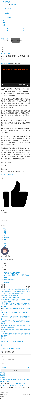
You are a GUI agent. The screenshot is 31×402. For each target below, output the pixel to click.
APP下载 (13, 4)
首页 (2, 39)
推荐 (4, 229)
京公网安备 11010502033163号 (19, 386)
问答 (4, 246)
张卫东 (5, 63)
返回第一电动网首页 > (7, 175)
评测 (4, 233)
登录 (15, 370)
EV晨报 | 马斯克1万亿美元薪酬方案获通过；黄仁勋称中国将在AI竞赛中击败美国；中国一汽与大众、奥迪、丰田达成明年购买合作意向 (15, 291)
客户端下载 (9, 379)
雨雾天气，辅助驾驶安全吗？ (10, 295)
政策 (4, 239)
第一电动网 (18, 383)
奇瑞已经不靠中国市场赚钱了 (10, 298)
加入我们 (20, 379)
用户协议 (26, 379)
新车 (4, 231)
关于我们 (2, 379)
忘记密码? (27, 368)
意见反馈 (2, 377)
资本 (4, 244)
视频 (7, 39)
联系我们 (2, 375)
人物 (4, 242)
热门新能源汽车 (5, 53)
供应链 (5, 235)
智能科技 (6, 237)
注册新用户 (4, 368)
